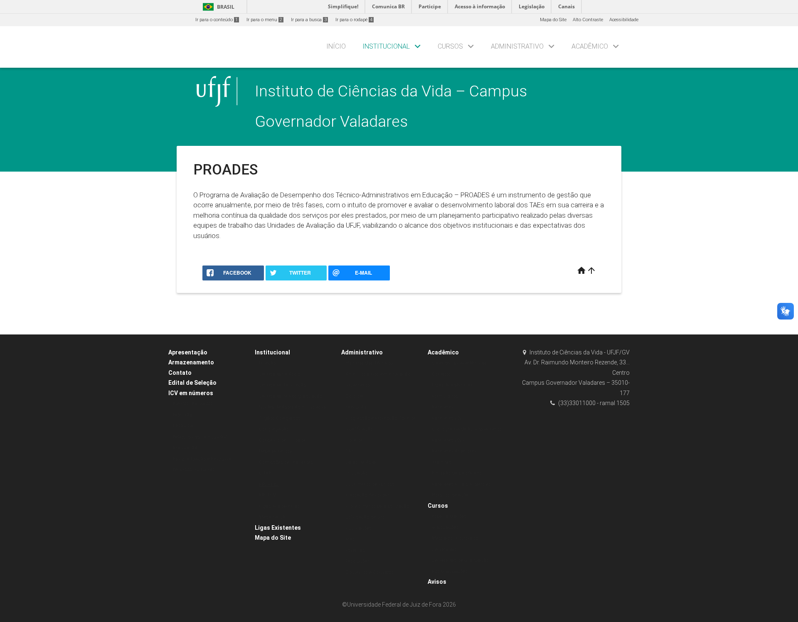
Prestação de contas (367, 495)
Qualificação (359, 429)
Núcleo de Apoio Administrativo (292, 407)
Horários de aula (450, 495)
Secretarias (444, 549)
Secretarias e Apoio (279, 374)
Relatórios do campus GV (199, 437)
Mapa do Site (553, 19)
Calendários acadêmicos (459, 363)
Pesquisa (182, 425)
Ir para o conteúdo (216, 19)
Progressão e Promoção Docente (380, 418)
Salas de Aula (360, 462)
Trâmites (441, 462)
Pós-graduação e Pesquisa (201, 459)
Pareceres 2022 (448, 440)
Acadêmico (589, 46)
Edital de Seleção (192, 382)
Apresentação (187, 352)
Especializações (449, 516)
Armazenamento (191, 362)
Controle (354, 396)
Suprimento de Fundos (369, 484)
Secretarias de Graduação (460, 560)
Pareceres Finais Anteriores (461, 484)
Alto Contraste (588, 19)
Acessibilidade (623, 19)
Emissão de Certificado (457, 473)
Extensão (182, 415)
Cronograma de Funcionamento (467, 429)
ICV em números (190, 393)
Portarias (355, 550)
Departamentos (275, 451)
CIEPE (265, 473)
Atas (350, 539)
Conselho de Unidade (282, 440)
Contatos (441, 374)
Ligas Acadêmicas (279, 506)
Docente (354, 440)
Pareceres (442, 407)
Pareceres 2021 (448, 418)
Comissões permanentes (286, 462)
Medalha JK (272, 517)
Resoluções (357, 561)
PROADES (269, 484)
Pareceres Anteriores (454, 451)
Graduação (184, 447)
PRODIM (267, 495)
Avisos (437, 581)
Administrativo (517, 46)
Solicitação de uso (365, 517)
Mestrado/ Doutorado (455, 538)
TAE (349, 451)
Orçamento (357, 385)
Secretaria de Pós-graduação (290, 396)
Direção (267, 363)
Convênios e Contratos (369, 572)
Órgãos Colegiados (279, 418)
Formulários (445, 396)
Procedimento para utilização (377, 506)
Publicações (358, 528)
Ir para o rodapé (353, 19)
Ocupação (356, 473)
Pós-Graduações (450, 571)
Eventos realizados (192, 403)
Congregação (273, 429)
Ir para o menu (264, 19)
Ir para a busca (309, 19)
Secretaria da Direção (282, 385)
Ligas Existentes (278, 527)
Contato (180, 372)
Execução (355, 407)
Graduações (445, 527)
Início (336, 46)
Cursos (450, 46)
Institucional (386, 46)
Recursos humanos (193, 469)
